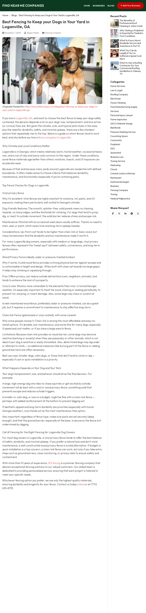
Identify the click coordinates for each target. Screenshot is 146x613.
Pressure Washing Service (123, 132)
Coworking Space (119, 136)
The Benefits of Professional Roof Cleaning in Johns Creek (131, 23)
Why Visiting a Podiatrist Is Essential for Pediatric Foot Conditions (132, 33)
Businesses (99, 5)
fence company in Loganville (54, 137)
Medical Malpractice (120, 198)
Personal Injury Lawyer (121, 115)
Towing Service (117, 161)
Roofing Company (119, 94)
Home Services (117, 86)
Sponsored (115, 152)
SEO (112, 148)
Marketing (115, 165)
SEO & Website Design (121, 123)
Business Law (116, 157)
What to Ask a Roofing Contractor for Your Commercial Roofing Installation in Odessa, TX (131, 68)
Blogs (111, 5)
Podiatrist (115, 144)
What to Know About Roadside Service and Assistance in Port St (130, 43)
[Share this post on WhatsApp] (138, 213)
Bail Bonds (115, 127)
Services (114, 111)
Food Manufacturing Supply (123, 107)
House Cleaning (118, 102)
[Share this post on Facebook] (112, 213)
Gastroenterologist (119, 182)
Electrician (115, 98)
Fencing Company (53, 33)
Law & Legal (116, 90)
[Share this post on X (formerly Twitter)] (119, 213)
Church (113, 169)
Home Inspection (118, 119)
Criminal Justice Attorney (122, 173)
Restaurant (115, 177)
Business (114, 186)
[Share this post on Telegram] (131, 213)
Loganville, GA (24, 118)
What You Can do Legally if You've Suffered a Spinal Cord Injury (130, 54)
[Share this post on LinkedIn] (125, 213)
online (80, 484)
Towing (113, 194)
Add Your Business (131, 5)
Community (116, 140)
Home (87, 5)
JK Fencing (54, 463)
